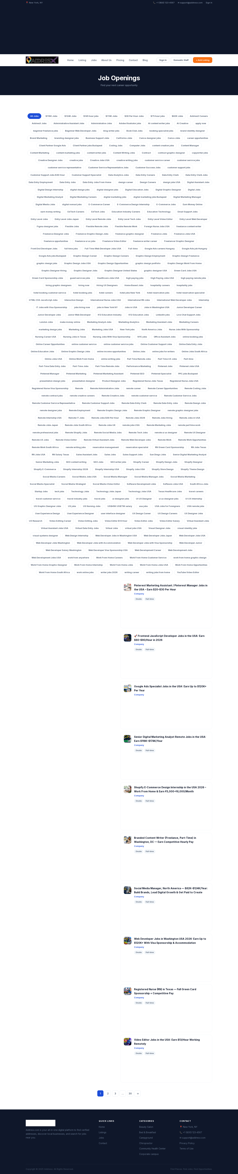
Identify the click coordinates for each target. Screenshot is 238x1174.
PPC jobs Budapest (188, 373)
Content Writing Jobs (124, 153)
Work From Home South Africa (54, 572)
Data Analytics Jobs (118, 175)
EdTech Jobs (98, 211)
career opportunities (197, 138)
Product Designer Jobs (114, 381)
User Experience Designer (80, 513)
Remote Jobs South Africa (78, 425)
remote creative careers (82, 395)
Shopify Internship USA (107, 469)
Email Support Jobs (188, 211)
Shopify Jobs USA (135, 469)
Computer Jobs (137, 145)
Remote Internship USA (50, 418)
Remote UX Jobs (40, 440)
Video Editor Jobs (143, 521)
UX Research (35, 521)
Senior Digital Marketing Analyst (189, 454)
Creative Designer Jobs (50, 160)
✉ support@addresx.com (190, 2)
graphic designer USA (155, 270)
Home (70, 60)
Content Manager (190, 145)
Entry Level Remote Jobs (98, 219)
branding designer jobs (66, 138)
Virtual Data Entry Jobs (87, 528)
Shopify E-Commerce (45, 469)
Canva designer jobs (150, 138)
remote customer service (144, 395)
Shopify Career (141, 462)
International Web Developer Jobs (174, 300)
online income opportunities (111, 351)
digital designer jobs (107, 189)
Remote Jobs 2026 (135, 418)
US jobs (72, 506)
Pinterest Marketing (76, 373)
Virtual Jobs (112, 528)
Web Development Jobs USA (46, 557)
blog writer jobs (111, 131)
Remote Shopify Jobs (76, 432)
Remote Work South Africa (45, 447)
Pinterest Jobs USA (189, 366)
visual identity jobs (187, 528)
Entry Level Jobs (39, 219)
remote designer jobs (51, 410)
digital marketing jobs (115, 197)
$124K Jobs (70, 116)
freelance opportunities (56, 241)
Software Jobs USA (173, 484)
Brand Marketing (38, 138)
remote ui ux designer (166, 432)
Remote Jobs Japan (48, 425)
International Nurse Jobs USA (106, 300)
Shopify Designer (193, 462)
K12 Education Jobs (139, 315)
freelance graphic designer (129, 234)
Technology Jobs (80, 491)
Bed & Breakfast (147, 1132)
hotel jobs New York (130, 293)
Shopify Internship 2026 (75, 469)
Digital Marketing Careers (83, 197)
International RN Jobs (139, 300)
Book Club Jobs (134, 131)
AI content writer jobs (159, 123)
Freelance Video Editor (114, 241)
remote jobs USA (131, 425)
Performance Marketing (138, 366)
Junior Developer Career (189, 307)
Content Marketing (39, 153)
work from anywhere (78, 557)
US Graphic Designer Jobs (47, 506)
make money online (70, 322)
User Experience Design (47, 513)
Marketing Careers (188, 322)
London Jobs (46, 322)
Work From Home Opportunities (191, 565)
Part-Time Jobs (80, 366)
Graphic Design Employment (150, 256)
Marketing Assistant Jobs (159, 322)
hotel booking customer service (50, 293)
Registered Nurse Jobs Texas (148, 381)
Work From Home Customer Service (148, 557)
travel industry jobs (77, 499)
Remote (79, 388)
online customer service (84, 344)
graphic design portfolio (147, 263)
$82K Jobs (177, 116)
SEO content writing (76, 462)
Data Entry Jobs (68, 182)
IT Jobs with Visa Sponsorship (51, 307)
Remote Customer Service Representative (53, 403)
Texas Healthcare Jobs (170, 491)
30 (130, 1093)
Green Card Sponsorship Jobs (47, 278)
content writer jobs (96, 153)
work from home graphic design (189, 557)
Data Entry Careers (145, 175)
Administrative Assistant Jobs (69, 123)
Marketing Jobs (77, 329)
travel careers (196, 491)
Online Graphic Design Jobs (75, 351)
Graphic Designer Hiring (54, 270)
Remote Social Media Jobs (108, 432)
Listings (102, 1132)
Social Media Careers (54, 477)
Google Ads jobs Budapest (52, 256)
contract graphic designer (171, 153)
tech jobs (59, 491)
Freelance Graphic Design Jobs (92, 234)
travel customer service (48, 499)
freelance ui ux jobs (85, 241)
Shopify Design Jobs (166, 462)
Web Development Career (148, 550)
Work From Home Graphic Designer (49, 565)
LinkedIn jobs (163, 315)
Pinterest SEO (137, 373)
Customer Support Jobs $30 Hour (47, 175)
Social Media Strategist (73, 484)
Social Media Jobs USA (84, 477)
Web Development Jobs (180, 550)
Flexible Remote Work (126, 226)
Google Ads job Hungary (194, 248)
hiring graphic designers (58, 285)
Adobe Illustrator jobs (130, 123)
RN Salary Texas (60, 454)
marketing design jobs (50, 329)
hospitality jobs (184, 285)
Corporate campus (149, 1154)
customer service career (157, 160)
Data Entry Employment (41, 182)
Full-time (133, 248)
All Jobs (34, 116)
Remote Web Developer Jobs (136, 440)
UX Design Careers (167, 513)
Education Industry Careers (126, 211)
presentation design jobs (52, 381)
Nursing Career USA (45, 337)
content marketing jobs (68, 153)
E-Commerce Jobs (166, 204)
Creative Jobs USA (99, 160)
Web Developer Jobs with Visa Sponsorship (150, 543)
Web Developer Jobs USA (192, 535)
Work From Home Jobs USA (154, 565)
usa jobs (143, 506)
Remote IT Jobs (76, 418)
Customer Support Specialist (86, 175)
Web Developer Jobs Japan (158, 535)
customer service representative (64, 167)
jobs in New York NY (107, 307)
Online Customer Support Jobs (156, 344)
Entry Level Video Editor (160, 219)
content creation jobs (163, 145)
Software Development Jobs (141, 484)
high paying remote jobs (193, 278)
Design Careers (148, 182)
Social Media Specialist (42, 484)
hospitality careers (160, 285)
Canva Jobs (174, 138)
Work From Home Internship (88, 565)
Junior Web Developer (79, 315)
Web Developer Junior (190, 543)
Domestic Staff (181, 60)
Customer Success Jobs (148, 167)
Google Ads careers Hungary (160, 248)
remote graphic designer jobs (183, 410)
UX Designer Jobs (193, 513)
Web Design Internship (76, 535)
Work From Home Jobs (121, 565)
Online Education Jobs (42, 351)
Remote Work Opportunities (192, 440)
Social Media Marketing (182, 477)
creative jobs (76, 160)
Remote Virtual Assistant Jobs (99, 440)
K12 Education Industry (110, 315)
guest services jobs (80, 278)
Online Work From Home (81, 359)
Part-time (188, 359)
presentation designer (83, 381)
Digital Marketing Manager (187, 197)
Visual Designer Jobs (159, 528)
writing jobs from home (158, 572)
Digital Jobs (194, 189)
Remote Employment (79, 410)
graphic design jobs (46, 263)
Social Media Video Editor (106, 484)
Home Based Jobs (134, 285)
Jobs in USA (131, 307)
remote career (133, 388)
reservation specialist (137, 447)
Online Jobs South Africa (194, 351)
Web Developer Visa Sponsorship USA (108, 550)
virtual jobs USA (133, 528)
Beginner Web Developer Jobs (80, 131)
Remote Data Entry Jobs (165, 403)
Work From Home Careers (109, 557)
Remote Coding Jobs (195, 388)
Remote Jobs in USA (189, 418)
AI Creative (182, 123)
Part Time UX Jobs (167, 359)
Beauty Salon (146, 1127)
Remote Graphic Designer (147, 410)
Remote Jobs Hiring (162, 418)
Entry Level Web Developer (193, 219)
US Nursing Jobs (91, 506)
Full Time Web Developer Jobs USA (103, 248)
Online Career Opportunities (50, 344)
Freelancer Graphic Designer (179, 241)
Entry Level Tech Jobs (129, 219)
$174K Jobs (111, 116)
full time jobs (71, 248)
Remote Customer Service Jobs (180, 395)
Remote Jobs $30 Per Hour (105, 418)
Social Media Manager (115, 477)
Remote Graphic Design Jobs (112, 410)
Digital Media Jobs (45, 204)
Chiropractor (146, 1143)
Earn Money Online (192, 204)
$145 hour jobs (90, 116)
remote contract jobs (52, 395)
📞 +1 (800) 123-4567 (164, 2)
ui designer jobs (120, 499)
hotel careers (106, 293)
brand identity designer (192, 131)
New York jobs (127, 329)
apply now (200, 123)
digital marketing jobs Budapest (149, 197)
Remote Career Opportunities (163, 388)
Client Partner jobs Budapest (87, 145)
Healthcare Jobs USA (108, 278)
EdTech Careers (76, 211)
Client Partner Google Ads (52, 145)
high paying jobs (134, 278)
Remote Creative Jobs (113, 395)
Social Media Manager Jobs (149, 477)
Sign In (209, 2)
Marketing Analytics (129, 322)
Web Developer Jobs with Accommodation (99, 543)
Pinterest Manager (49, 373)
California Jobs (124, 138)
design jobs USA (171, 182)
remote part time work (189, 425)
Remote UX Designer (194, 432)
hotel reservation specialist (190, 293)
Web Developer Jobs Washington (53, 543)
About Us (106, 60)
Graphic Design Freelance (185, 256)
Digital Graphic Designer (168, 189)
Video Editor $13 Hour (116, 521)
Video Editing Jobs (88, 521)
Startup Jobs (41, 491)
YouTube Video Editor (188, 572)
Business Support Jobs (97, 138)
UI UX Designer (144, 499)
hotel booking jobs (82, 293)
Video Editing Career (60, 521)
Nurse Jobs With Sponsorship (184, 329)
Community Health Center (152, 1148)
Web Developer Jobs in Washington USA (116, 535)
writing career (132, 572)
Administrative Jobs (101, 123)
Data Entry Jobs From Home (97, 182)
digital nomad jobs (72, 204)
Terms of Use (186, 1148)
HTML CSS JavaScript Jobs (43, 300)
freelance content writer (188, 226)
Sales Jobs (110, 454)
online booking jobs (193, 337)
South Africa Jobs (199, 484)
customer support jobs (178, 167)
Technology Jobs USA (139, 491)
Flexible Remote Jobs (97, 226)
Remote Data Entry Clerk (134, 403)
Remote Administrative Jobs (104, 388)
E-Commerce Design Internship (133, 204)
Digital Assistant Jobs (198, 182)
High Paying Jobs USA (162, 278)
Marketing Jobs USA (102, 329)
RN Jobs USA (38, 454)
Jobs (94, 60)
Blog (145, 60)
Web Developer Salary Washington (63, 550)
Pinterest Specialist (161, 373)
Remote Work (164, 440)
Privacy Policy (187, 1143)
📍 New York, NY (188, 1127)
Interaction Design (73, 300)
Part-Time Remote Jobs (107, 366)
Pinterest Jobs (165, 366)
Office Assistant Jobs (165, 337)
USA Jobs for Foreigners (167, 506)
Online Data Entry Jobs (190, 344)
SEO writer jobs (118, 462)
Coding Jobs (115, 145)
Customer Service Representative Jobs (108, 167)
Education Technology (159, 211)
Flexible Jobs (72, 226)
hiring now (83, 285)
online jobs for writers (163, 351)
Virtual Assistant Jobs (198, 521)
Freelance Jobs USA (184, 234)
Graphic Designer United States (120, 270)
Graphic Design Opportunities (113, 263)
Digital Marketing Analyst (50, 197)
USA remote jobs (195, 506)
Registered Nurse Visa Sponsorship (50, 388)
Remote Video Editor (66, 440)
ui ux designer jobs (168, 499)
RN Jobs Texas (198, 447)
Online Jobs (139, 351)
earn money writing (50, 211)
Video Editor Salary (170, 521)
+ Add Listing (203, 60)
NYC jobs (142, 337)
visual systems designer (45, 535)
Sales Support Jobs (133, 454)
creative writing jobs (127, 160)
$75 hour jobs (158, 116)
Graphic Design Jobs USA (77, 263)
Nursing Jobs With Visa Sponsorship (111, 337)
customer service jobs (188, 160)
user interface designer (113, 513)
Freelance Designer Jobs (56, 234)
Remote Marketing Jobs (159, 425)
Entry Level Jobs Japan (67, 219)
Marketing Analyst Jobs (99, 322)
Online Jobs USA (53, 359)
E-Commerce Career (99, 204)
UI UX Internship (193, 499)
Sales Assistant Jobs (86, 454)
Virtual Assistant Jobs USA (54, 528)
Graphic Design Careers (116, 256)
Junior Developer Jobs (49, 315)
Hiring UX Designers (107, 285)
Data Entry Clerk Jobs (197, 175)
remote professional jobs (45, 432)
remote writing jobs (76, 447)
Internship (204, 300)
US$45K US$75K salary (120, 506)
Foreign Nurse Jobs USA (157, 226)
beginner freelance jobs (45, 131)
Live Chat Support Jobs (188, 315)
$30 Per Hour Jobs (134, 116)
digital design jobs (80, 189)
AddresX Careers (199, 116)
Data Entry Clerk (170, 175)
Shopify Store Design (163, 469)
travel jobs (99, 499)
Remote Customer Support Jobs (98, 403)
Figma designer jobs (47, 226)
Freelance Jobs (159, 234)
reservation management (106, 447)
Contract (146, 153)
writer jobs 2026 (109, 572)
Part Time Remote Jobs (139, 359)
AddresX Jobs (39, 123)
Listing (82, 60)
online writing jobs (110, 359)
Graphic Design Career (85, 256)
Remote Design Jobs (195, 403)
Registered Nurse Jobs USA (184, 381)
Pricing (120, 60)
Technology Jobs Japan (108, 491)
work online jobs (85, 572)
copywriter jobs (200, 153)
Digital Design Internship (50, 189)
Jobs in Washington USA (156, 307)
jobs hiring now (82, 307)
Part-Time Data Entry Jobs (52, 366)
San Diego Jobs (158, 454)
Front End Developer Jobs (44, 248)
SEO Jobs (98, 462)
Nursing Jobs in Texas (74, 337)
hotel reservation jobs (158, 293)
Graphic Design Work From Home (184, 263)
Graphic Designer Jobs (85, 270)
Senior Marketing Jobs (47, 462)
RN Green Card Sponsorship (169, 447)
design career (125, 182)
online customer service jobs (118, 344)
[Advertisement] (119, 28)
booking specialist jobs (161, 131)
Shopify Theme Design (192, 469)
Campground (146, 1137)
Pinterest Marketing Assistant (108, 373)
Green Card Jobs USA (185, 270)
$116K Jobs (51, 116)
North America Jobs (152, 329)
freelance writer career (145, 241)
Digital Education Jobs (136, 189)
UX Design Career (141, 513)
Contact (133, 60)
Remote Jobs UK (107, 425)
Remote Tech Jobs (138, 432)
